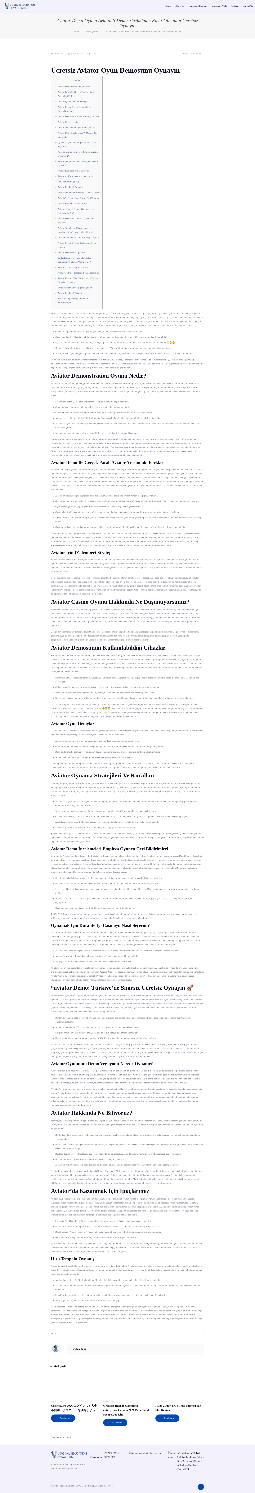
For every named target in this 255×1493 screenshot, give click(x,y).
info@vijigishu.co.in (152, 1453)
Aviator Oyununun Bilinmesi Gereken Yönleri (79, 192)
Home (76, 31)
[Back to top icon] (201, 1487)
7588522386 (109, 1457)
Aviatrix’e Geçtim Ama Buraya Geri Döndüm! (79, 198)
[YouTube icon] (188, 1486)
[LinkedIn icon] (193, 1486)
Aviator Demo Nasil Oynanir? (71, 252)
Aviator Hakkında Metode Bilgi (72, 203)
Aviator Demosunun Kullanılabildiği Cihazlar (78, 116)
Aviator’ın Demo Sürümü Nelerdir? (74, 267)
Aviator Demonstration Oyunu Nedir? (75, 86)
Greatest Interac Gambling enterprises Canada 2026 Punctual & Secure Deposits (126, 1410)
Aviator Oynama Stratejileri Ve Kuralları (76, 127)
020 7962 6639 (110, 1453)
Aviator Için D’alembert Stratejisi (73, 101)
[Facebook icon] (184, 1486)
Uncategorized (91, 31)
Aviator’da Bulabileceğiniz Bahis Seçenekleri (78, 273)
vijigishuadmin (73, 53)
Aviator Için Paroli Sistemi (70, 293)
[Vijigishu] (19, 5)
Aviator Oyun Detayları (68, 122)
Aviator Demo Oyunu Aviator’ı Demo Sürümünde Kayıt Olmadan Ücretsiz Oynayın (143, 31)
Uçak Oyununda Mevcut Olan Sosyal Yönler (78, 237)
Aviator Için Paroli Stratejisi (70, 187)
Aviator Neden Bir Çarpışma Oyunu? (75, 288)
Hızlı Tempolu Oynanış (68, 182)
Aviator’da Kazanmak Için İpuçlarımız (75, 176)
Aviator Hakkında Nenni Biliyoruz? (74, 171)
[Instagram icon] (180, 1486)
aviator (54, 395)
